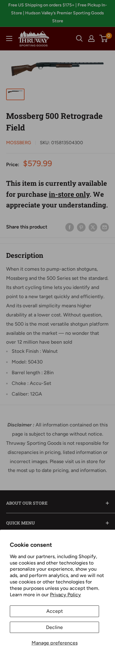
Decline (54, 627)
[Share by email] (104, 227)
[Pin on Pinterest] (81, 227)
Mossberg (18, 142)
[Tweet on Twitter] (93, 227)
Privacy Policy (65, 595)
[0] (104, 38)
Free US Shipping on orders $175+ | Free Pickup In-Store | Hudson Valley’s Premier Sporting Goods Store (57, 13)
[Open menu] (9, 38)
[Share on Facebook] (69, 227)
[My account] (91, 38)
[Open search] (79, 38)
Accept (54, 611)
